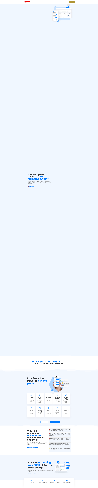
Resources (51, 1)
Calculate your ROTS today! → (32, 473)
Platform (33, 1)
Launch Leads (43, 1)
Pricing (47, 1)
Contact (56, 1)
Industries (37, 1)
